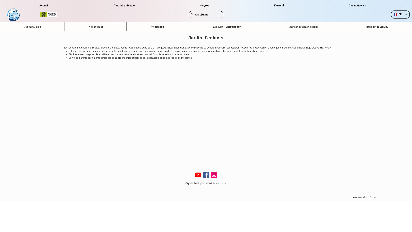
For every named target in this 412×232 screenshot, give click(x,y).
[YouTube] (198, 175)
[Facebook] (206, 175)
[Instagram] (214, 175)
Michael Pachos (369, 197)
